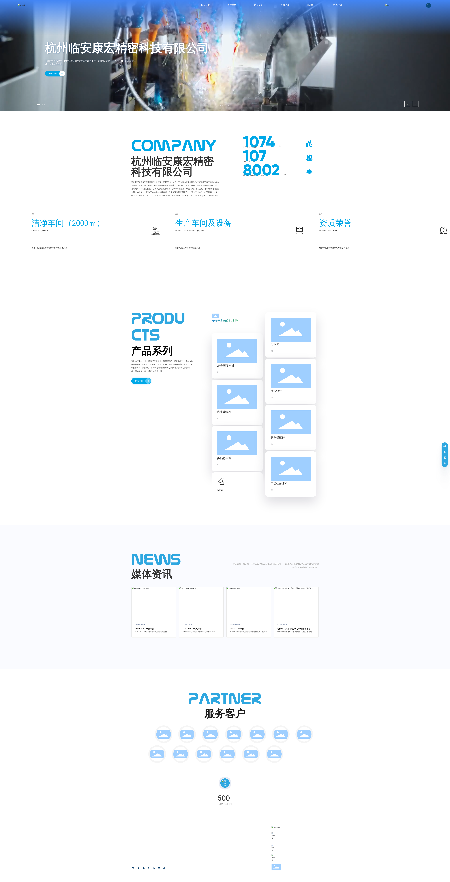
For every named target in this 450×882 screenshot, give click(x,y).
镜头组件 (276, 390)
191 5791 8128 (284, 840)
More (220, 489)
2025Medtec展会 (236, 628)
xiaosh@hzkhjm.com (288, 849)
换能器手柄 (224, 458)
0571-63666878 (285, 837)
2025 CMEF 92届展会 (144, 628)
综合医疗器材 (225, 365)
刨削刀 (275, 344)
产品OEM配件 (279, 483)
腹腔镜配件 (278, 437)
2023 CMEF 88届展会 (192, 628)
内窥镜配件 (224, 411)
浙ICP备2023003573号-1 (176, 878)
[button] (37, 104)
